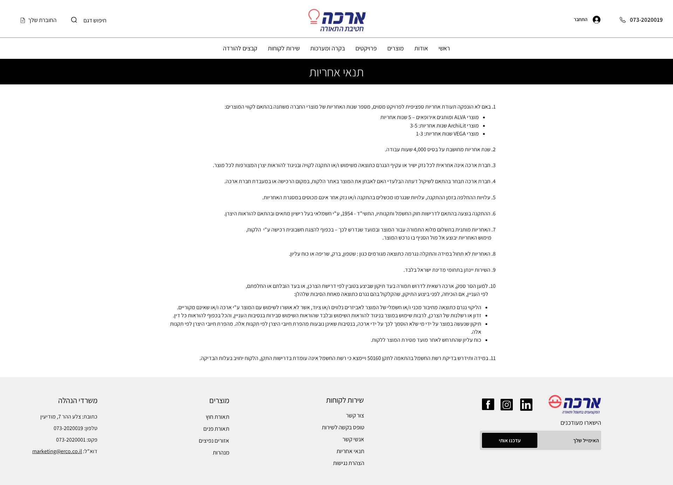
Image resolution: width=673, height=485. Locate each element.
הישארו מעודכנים (580, 422)
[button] (421, 48)
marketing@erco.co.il (57, 451)
